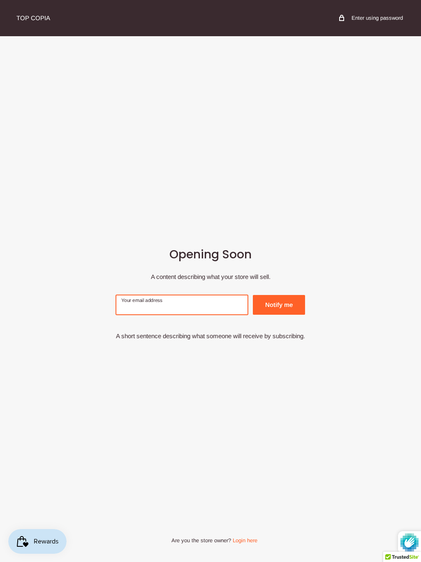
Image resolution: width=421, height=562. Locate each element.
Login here (245, 540)
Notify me (279, 304)
